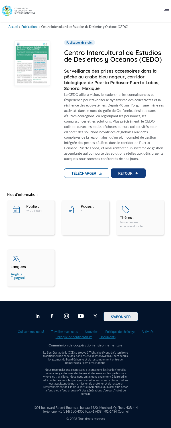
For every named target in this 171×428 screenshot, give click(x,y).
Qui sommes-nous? (31, 332)
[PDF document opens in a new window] (32, 64)
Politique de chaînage (119, 332)
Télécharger (83, 173)
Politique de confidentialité (74, 337)
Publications (29, 27)
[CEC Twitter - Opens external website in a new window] (95, 316)
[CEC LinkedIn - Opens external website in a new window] (37, 316)
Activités (147, 332)
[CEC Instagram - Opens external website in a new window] (66, 316)
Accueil (13, 27)
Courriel (123, 411)
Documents (108, 337)
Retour (125, 173)
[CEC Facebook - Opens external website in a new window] (52, 316)
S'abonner (121, 316)
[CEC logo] (18, 11)
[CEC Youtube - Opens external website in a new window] (81, 316)
